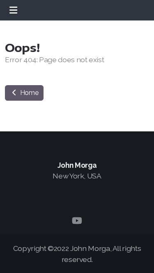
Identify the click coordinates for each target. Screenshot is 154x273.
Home (28, 93)
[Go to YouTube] (77, 220)
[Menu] (13, 10)
